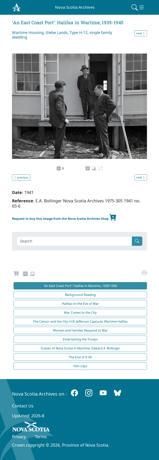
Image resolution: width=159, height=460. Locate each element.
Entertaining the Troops (80, 339)
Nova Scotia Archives (75, 7)
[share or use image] (32, 274)
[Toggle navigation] (138, 7)
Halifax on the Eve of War (80, 303)
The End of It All (80, 357)
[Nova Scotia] (31, 427)
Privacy (19, 436)
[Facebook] (74, 393)
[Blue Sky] (117, 393)
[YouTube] (103, 393)
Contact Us (22, 406)
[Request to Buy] (16, 274)
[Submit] (137, 241)
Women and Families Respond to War (80, 330)
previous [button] (22, 177)
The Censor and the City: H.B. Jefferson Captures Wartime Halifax (80, 321)
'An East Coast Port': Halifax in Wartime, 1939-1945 (80, 286)
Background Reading (80, 295)
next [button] (139, 33)
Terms (41, 436)
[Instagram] (88, 393)
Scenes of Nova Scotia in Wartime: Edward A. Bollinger (80, 348)
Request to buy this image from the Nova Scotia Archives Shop (60, 219)
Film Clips (80, 366)
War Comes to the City (80, 312)
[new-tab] (25, 274)
